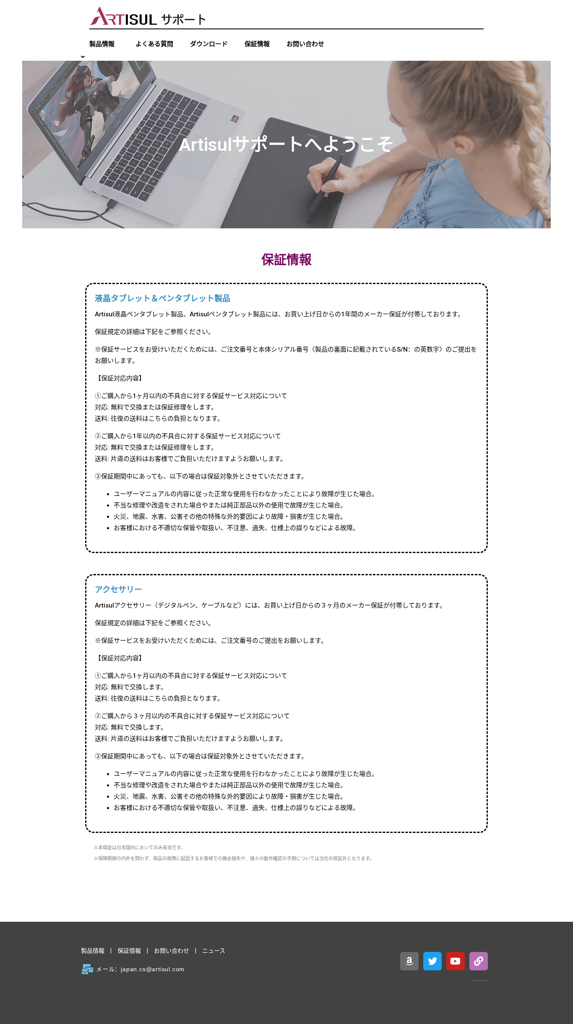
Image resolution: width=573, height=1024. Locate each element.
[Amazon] (409, 961)
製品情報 (92, 950)
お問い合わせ (305, 44)
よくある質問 (154, 44)
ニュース (213, 950)
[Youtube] (455, 961)
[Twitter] (432, 961)
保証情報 (257, 44)
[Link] (478, 961)
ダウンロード (209, 44)
